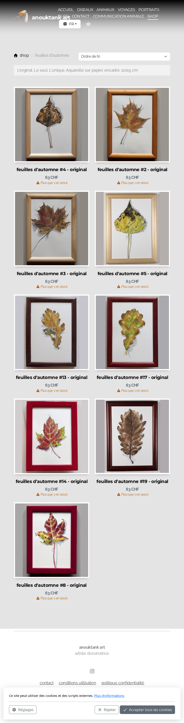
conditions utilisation (77, 682)
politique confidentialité (122, 682)
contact (47, 682)
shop (24, 55)
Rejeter (110, 709)
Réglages (26, 709)
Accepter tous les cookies (150, 709)
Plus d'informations (109, 695)
